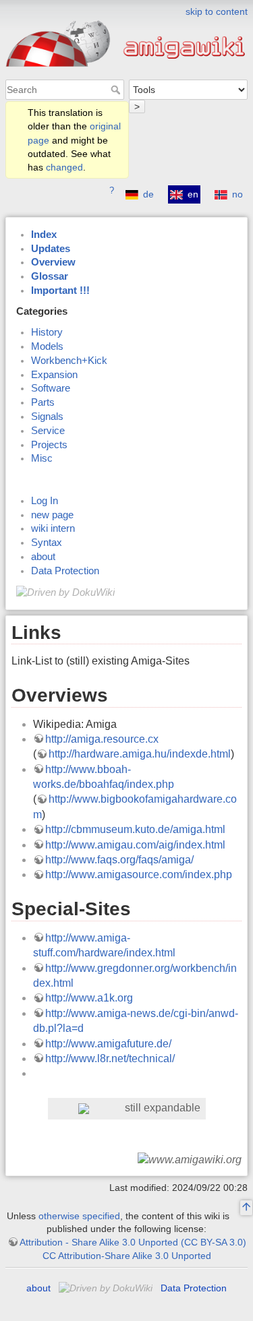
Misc (42, 458)
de (148, 194)
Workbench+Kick (69, 360)
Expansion (54, 374)
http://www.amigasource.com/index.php (138, 874)
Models (47, 346)
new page (52, 515)
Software (50, 388)
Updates (50, 248)
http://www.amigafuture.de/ (108, 1043)
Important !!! (60, 290)
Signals (47, 416)
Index (44, 234)
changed (64, 167)
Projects (49, 444)
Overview (53, 262)
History (47, 332)
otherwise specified (79, 1215)
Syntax (46, 542)
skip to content (217, 11)
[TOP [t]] (246, 1208)
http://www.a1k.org (89, 998)
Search (117, 89)
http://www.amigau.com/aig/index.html (135, 845)
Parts (43, 402)
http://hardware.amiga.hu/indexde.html (140, 754)
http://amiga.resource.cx (102, 739)
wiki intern (53, 528)
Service (48, 430)
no (237, 194)
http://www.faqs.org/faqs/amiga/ (119, 859)
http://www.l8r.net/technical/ (110, 1058)
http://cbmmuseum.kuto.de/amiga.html (135, 829)
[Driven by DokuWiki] (65, 591)
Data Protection (65, 570)
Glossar (49, 276)
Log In (44, 500)
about (43, 556)
